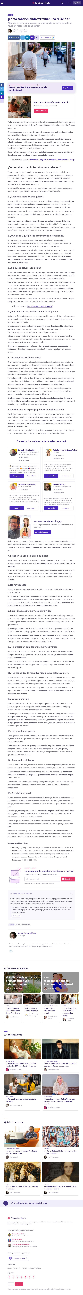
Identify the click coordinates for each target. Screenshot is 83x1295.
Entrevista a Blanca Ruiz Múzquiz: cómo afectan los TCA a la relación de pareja (21, 1064)
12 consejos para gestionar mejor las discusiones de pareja (52, 160)
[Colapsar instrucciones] (71, 894)
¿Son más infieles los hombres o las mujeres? (58, 982)
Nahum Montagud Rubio (20, 30)
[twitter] (22, 37)
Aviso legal (54, 1289)
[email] (32, 37)
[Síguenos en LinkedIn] (17, 1277)
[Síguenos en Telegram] (29, 1277)
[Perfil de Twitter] (11, 951)
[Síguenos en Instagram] (21, 1277)
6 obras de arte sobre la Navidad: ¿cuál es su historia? (22, 1187)
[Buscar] (62, 3)
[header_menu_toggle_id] (2, 3)
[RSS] (33, 1277)
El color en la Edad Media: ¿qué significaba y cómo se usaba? (60, 1152)
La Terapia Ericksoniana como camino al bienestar (21, 1100)
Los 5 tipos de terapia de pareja (39, 306)
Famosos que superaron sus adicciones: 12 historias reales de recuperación (60, 1064)
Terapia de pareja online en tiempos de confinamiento (13, 1010)
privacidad (61, 1289)
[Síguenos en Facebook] (9, 1277)
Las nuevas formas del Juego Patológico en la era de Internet (21, 1152)
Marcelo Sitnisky (59, 484)
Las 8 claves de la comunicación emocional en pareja (69, 1012)
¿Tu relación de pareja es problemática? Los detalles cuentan (21, 980)
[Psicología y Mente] (41, 3)
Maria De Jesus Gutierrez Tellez (65, 450)
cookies (68, 1289)
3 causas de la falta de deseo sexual (49, 1010)
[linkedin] (27, 37)
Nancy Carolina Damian (27, 484)
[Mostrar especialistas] (5, 1203)
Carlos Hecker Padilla (26, 450)
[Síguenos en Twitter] (13, 1277)
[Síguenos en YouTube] (25, 1277)
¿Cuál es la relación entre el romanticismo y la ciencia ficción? (60, 1187)
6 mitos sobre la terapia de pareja (31, 1009)
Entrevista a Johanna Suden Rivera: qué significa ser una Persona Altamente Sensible (59, 1101)
